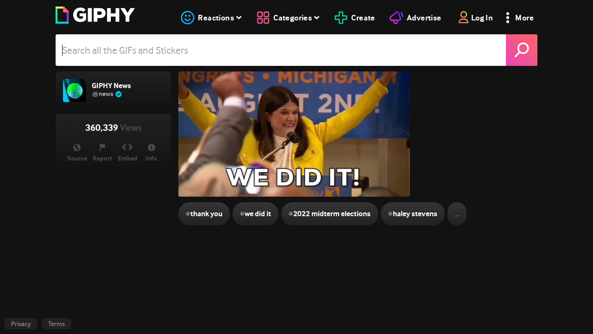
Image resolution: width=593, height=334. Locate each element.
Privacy (21, 324)
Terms (56, 324)
